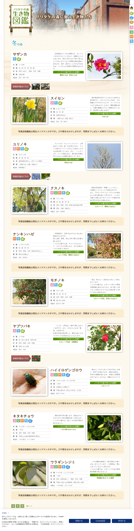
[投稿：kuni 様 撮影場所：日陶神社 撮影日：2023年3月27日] (36, 356)
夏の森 (131, 32)
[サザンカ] (104, 54)
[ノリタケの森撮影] (104, 144)
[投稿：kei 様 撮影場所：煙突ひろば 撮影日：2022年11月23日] (45, 84)
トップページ (131, 7)
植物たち (132, 13)
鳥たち (132, 22)
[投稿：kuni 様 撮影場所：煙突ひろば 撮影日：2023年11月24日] (36, 84)
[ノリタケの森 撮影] (104, 234)
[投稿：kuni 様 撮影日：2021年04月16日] (45, 174)
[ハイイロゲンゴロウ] (29, 370)
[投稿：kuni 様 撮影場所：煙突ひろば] (36, 174)
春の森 (131, 27)
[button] (5, 513)
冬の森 (131, 41)
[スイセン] (29, 98)
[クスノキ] (29, 188)
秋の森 (131, 36)
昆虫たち (132, 18)
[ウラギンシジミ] (29, 462)
